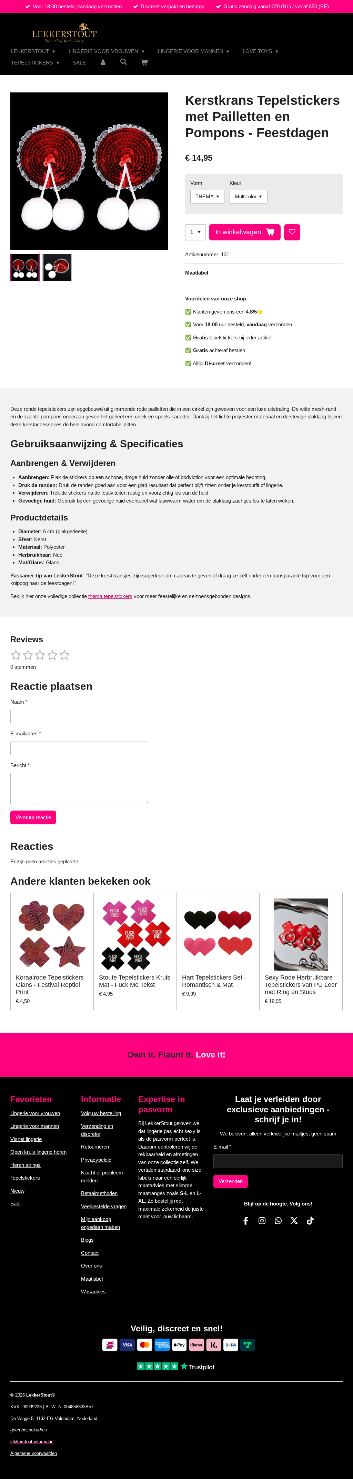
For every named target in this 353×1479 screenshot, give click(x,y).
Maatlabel (196, 273)
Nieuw (17, 1191)
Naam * (19, 702)
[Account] (103, 63)
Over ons (91, 1266)
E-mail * (222, 1147)
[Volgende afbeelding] (157, 171)
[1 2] (195, 232)
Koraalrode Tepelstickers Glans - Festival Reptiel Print (50, 984)
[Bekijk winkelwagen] (144, 63)
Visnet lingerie (26, 1139)
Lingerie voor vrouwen (35, 1113)
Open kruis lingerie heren (38, 1152)
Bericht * (20, 765)
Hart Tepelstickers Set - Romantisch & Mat (214, 981)
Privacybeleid (96, 1160)
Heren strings (25, 1165)
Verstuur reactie (33, 817)
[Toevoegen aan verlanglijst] (292, 232)
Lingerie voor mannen (34, 1126)
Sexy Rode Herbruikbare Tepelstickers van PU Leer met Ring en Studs (301, 984)
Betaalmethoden (99, 1193)
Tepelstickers (25, 1178)
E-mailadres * (25, 733)
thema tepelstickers (110, 596)
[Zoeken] (123, 62)
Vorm (196, 183)
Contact (90, 1253)
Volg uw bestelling (101, 1113)
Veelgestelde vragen (104, 1206)
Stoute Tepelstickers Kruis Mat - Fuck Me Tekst (134, 981)
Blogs (87, 1240)
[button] (25, 267)
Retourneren (95, 1147)
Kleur (235, 183)
